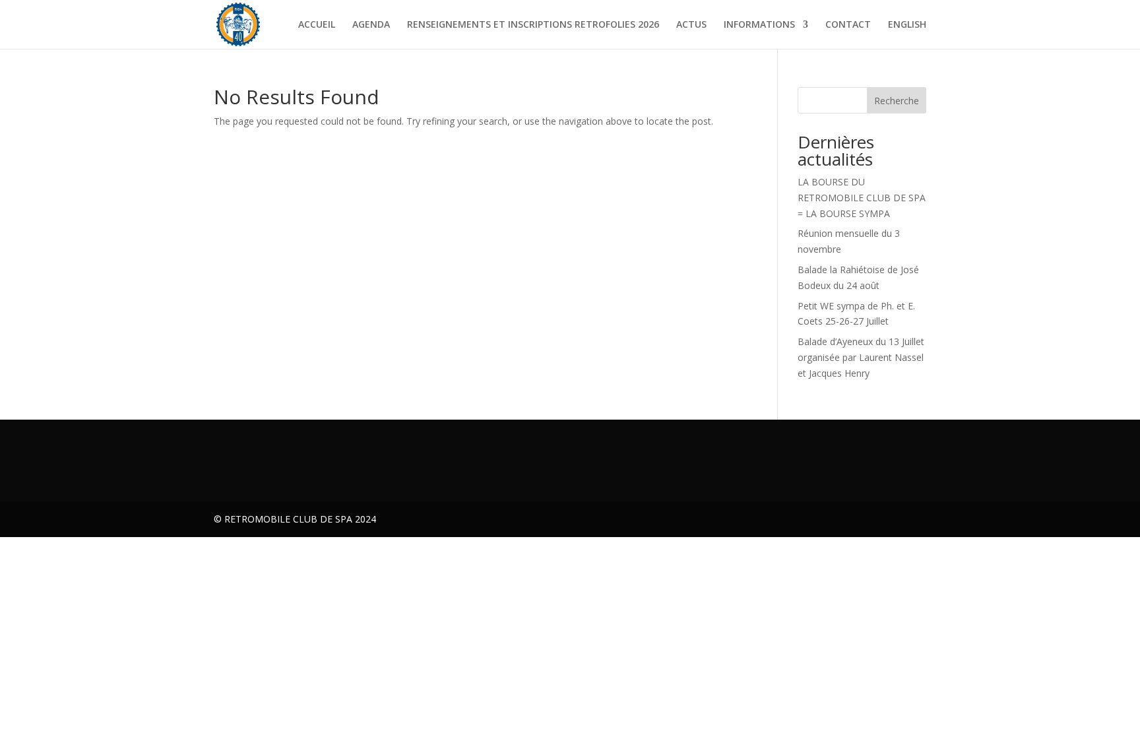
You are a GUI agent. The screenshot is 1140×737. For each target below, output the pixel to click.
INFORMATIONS (759, 25)
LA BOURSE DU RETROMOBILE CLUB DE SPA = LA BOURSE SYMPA (862, 198)
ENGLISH (907, 25)
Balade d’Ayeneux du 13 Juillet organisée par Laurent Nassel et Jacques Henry (861, 357)
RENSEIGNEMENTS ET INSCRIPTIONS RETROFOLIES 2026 (533, 25)
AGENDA (371, 25)
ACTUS (691, 25)
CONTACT (848, 25)
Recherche (896, 100)
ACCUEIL (316, 25)
